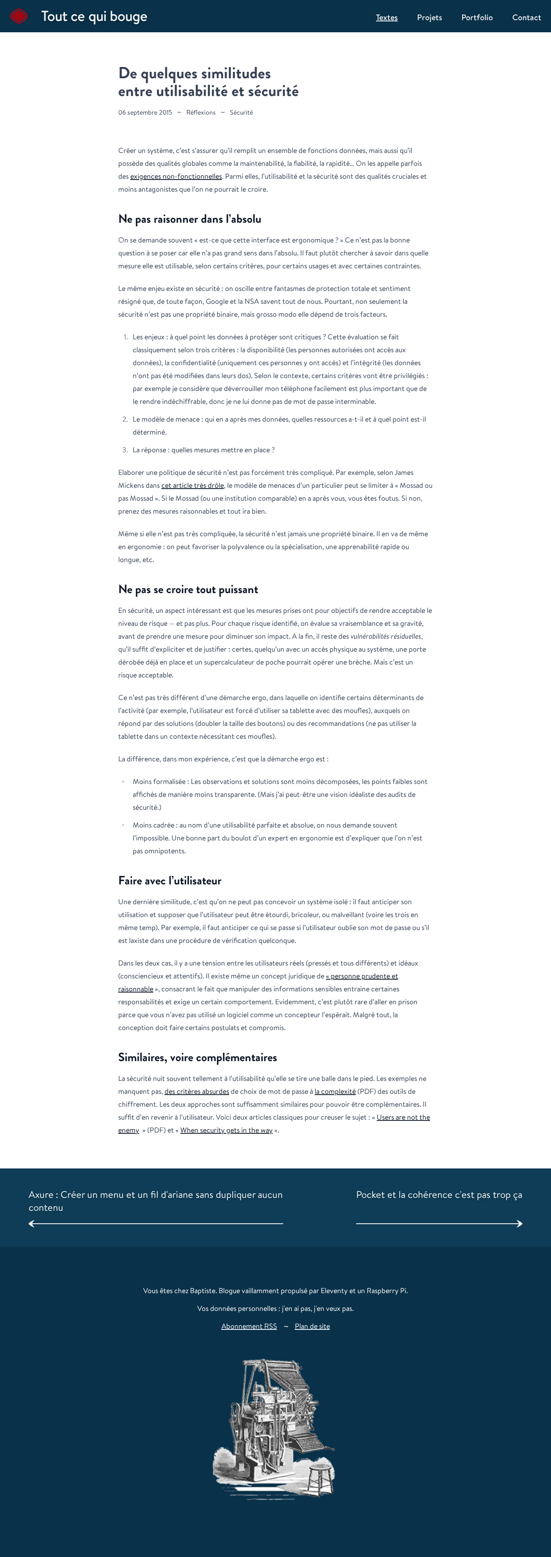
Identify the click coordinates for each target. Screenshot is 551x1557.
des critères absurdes (197, 1091)
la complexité (335, 1091)
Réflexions (201, 112)
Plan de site (312, 1326)
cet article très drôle (192, 485)
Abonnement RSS (249, 1326)
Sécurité (241, 112)
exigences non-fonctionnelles (176, 176)
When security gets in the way (226, 1130)
